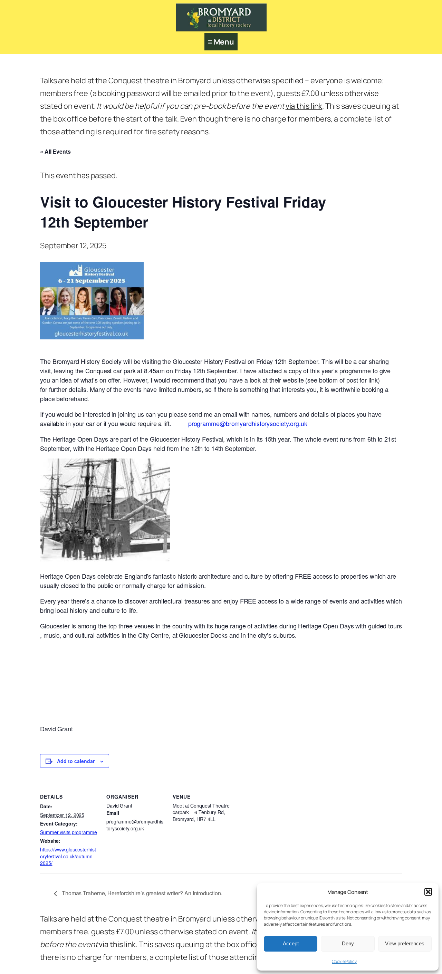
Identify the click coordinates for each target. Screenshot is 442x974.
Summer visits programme (68, 832)
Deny (348, 943)
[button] (428, 891)
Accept (291, 943)
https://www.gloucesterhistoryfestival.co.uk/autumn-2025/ (68, 856)
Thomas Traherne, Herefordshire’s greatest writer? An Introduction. (141, 893)
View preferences (404, 943)
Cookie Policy (344, 961)
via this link (304, 106)
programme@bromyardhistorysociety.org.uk (247, 423)
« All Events (55, 151)
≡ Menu (221, 42)
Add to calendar (76, 761)
